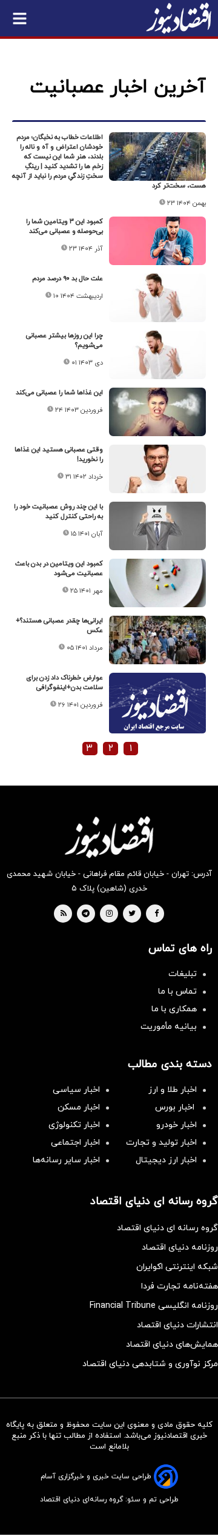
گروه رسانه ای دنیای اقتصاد (167, 1228)
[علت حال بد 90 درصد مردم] (157, 298)
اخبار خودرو (176, 1125)
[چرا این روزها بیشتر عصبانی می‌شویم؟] (157, 355)
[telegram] (86, 914)
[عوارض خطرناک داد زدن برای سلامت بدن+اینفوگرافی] (157, 709)
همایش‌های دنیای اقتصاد (172, 1344)
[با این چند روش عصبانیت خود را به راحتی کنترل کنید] (157, 526)
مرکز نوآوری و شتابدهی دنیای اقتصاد (150, 1364)
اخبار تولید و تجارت (161, 1142)
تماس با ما (177, 991)
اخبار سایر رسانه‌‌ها (66, 1160)
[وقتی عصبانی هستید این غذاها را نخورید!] (157, 469)
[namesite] (178, 18)
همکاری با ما (174, 1009)
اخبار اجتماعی (75, 1142)
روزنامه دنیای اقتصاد (180, 1247)
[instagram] (109, 914)
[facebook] (156, 914)
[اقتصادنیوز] (109, 837)
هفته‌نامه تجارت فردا (179, 1286)
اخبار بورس (176, 1107)
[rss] (64, 914)
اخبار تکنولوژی (74, 1125)
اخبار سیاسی (76, 1090)
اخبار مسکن (79, 1107)
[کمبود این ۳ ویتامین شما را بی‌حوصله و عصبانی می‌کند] (157, 241)
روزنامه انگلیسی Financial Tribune (154, 1306)
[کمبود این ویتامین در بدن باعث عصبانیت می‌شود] (157, 583)
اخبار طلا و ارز (172, 1090)
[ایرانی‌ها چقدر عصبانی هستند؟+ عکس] (157, 640)
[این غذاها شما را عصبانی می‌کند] (157, 412)
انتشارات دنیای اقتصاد (177, 1325)
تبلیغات (182, 974)
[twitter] (132, 914)
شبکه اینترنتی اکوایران (177, 1267)
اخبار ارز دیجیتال (166, 1160)
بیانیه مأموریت (168, 1026)
